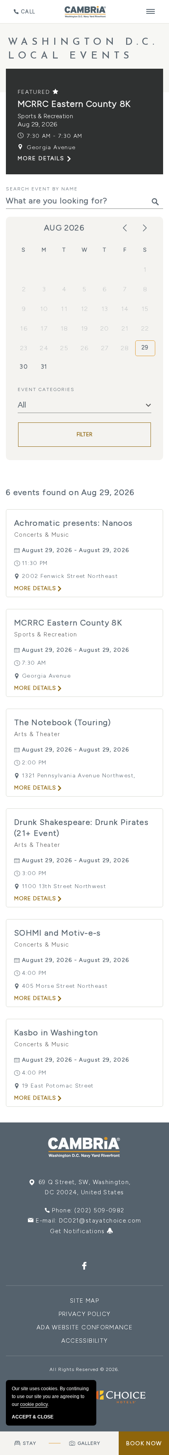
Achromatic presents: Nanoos (73, 523)
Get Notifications (78, 1231)
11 (64, 309)
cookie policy (34, 1404)
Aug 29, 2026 (37, 124)
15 (145, 309)
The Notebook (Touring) (62, 722)
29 (145, 347)
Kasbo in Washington (56, 1032)
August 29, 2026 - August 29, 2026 (75, 550)
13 (104, 309)
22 (145, 328)
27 (105, 348)
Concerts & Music (41, 534)
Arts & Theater (37, 734)
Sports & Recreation (45, 116)
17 (44, 328)
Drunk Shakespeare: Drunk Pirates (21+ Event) (81, 827)
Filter (85, 434)
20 (104, 328)
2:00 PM (34, 762)
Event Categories (46, 389)
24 (44, 348)
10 (44, 309)
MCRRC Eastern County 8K (74, 104)
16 (24, 328)
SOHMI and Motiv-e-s (57, 933)
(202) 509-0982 (99, 1210)
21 (125, 328)
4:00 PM (34, 973)
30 (24, 366)
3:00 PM (34, 873)
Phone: (88, 1210)
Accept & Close (32, 1417)
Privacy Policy (85, 1314)
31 (44, 366)
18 (64, 328)
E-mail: (88, 1220)
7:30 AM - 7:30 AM (54, 136)
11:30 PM (35, 563)
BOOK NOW (144, 1443)
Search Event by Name (42, 189)
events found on (70, 492)
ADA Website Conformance (84, 1327)
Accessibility (84, 1340)
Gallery (89, 1443)
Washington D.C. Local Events (83, 49)
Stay (29, 1443)
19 (84, 328)
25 (64, 348)
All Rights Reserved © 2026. (84, 1369)
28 (125, 348)
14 (125, 309)
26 (85, 348)
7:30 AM (34, 663)
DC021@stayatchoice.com (100, 1220)
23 (24, 348)
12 (84, 309)
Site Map (84, 1300)
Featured (35, 92)
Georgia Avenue (51, 147)
